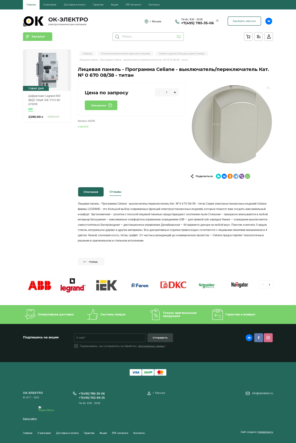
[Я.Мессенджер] (218, 176)
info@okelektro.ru (262, 393)
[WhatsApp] (247, 176)
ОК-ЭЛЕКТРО (68, 19)
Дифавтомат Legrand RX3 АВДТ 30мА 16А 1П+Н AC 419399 (44, 100)
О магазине (49, 4)
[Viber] (241, 176)
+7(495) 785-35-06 (197, 23)
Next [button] (269, 284)
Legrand (83, 126)
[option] (232, 124)
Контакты (154, 4)
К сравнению (268, 87)
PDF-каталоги (133, 4)
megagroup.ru (265, 432)
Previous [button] (262, 284)
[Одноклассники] (230, 176)
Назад (93, 261)
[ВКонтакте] (224, 176)
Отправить (160, 337)
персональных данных (151, 346)
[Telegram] (235, 176)
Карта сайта (30, 418)
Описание (90, 192)
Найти (117, 36)
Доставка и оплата (74, 4)
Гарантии (98, 4)
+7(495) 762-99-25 (92, 397)
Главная (31, 4)
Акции (114, 4)
